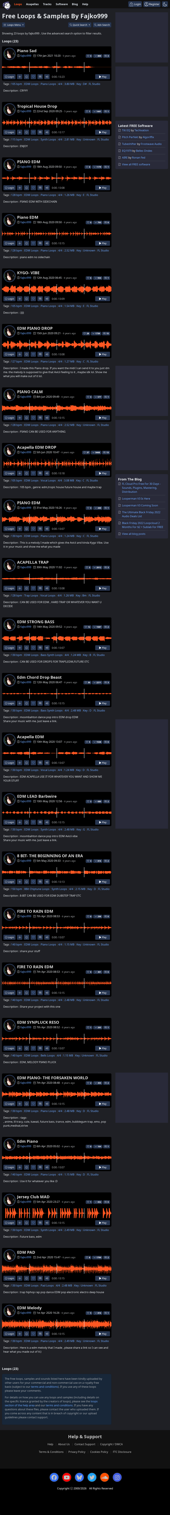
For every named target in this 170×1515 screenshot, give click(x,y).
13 (107, 452)
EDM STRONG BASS (35, 621)
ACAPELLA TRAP (33, 562)
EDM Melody (29, 1307)
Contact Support (85, 1444)
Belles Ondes (144, 151)
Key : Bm (81, 595)
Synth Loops (48, 139)
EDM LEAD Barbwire (37, 796)
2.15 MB (80, 889)
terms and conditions (44, 1387)
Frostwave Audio (151, 144)
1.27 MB (69, 361)
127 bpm (16, 361)
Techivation (141, 130)
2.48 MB (76, 710)
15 (107, 333)
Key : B (87, 655)
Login (10, 76)
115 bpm (16, 139)
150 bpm (16, 889)
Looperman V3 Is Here (136, 498)
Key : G (81, 829)
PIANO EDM (28, 161)
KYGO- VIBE (28, 272)
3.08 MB (69, 480)
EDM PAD (26, 1252)
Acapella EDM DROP (36, 447)
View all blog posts (133, 534)
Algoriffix (148, 137)
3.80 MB (69, 84)
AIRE (125, 157)
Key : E (81, 195)
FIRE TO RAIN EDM (35, 911)
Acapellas (32, 4)
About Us (64, 1444)
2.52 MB (69, 250)
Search (103, 24)
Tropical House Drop (37, 106)
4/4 (60, 84)
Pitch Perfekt (130, 137)
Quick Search (80, 24)
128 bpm (16, 195)
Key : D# (82, 84)
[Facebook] (54, 1477)
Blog (75, 4)
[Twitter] (92, 1477)
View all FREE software (136, 164)
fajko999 (25, 56)
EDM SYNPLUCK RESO (38, 1022)
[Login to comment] (40, 76)
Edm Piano (27, 1141)
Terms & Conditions (51, 1452)
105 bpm (16, 84)
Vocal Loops (48, 480)
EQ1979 (127, 151)
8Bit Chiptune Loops (36, 889)
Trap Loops (31, 595)
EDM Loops (31, 84)
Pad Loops (47, 1285)
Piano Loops (48, 84)
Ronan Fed (138, 157)
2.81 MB (69, 139)
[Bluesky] (79, 1477)
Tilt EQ (126, 130)
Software (62, 4)
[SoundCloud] (104, 1477)
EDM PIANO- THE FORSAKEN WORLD (52, 1077)
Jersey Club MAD (33, 1196)
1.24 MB (69, 536)
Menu (14, 24)
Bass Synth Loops (52, 655)
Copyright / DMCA (111, 1444)
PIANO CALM (30, 391)
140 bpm (16, 944)
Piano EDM (27, 217)
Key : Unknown (86, 139)
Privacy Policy (76, 1452)
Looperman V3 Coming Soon (140, 505)
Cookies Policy (99, 1452)
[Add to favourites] (33, 76)
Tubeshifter (129, 144)
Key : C (81, 361)
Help (85, 4)
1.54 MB (69, 306)
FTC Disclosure (122, 1452)
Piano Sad (27, 50)
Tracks (47, 4)
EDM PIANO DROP (35, 328)
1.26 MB (69, 195)
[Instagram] (117, 1477)
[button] (165, 4)
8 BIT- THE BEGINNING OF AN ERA (50, 855)
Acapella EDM (30, 736)
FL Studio (94, 84)
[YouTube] (66, 1477)
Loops (18, 4)
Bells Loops (48, 1055)
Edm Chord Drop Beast (39, 677)
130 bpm (16, 536)
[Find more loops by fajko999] (19, 76)
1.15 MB (69, 944)
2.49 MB (69, 1230)
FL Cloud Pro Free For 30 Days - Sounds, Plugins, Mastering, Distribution (141, 488)
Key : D (87, 710)
